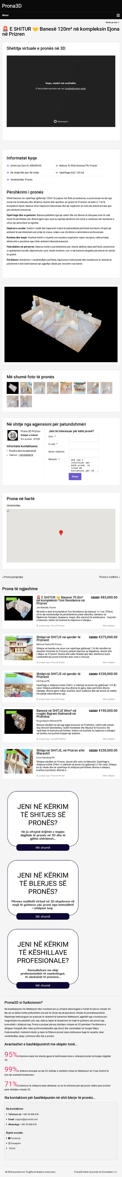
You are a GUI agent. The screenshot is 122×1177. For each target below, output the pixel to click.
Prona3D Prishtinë (58, 739)
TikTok (11, 1148)
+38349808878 (26, 455)
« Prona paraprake (12, 577)
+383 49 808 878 (30, 1114)
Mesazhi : (54, 459)
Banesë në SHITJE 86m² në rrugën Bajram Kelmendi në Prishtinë (56, 713)
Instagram (15, 1143)
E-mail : (53, 444)
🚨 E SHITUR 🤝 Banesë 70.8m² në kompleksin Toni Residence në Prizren (60, 600)
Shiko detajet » (109, 626)
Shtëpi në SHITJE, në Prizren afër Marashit (60, 752)
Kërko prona (111, 22)
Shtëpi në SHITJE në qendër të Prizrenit (58, 638)
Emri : (52, 436)
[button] (61, 533)
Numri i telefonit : (57, 451)
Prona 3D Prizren (30, 431)
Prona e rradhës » (109, 577)
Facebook (15, 1138)
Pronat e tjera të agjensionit (22, 450)
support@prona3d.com (26, 1119)
